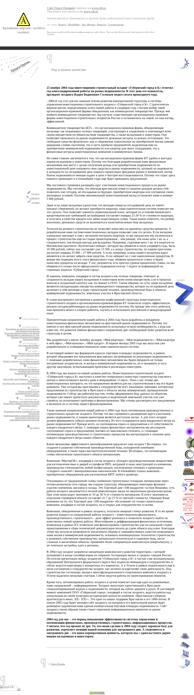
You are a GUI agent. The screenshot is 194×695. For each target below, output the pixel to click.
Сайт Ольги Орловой (61, 8)
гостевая (36, 203)
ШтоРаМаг (74, 24)
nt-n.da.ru (35, 194)
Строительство (116, 24)
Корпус (62, 24)
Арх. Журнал (88, 24)
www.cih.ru (99, 8)
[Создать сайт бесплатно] (97, 693)
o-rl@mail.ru (34, 198)
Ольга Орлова (58, 664)
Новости (101, 24)
